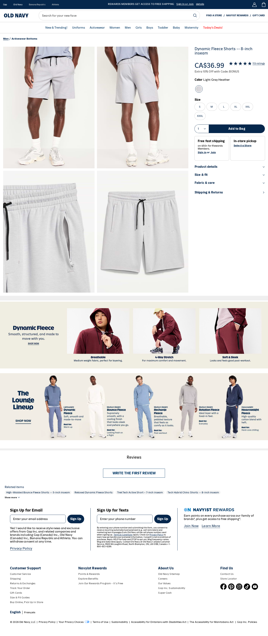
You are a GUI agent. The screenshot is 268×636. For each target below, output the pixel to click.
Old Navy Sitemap (169, 573)
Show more (11, 497)
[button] (95, 170)
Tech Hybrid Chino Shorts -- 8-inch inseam (193, 492)
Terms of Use (100, 622)
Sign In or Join (185, 4)
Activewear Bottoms (24, 38)
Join (213, 152)
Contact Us (226, 573)
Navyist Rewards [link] (237, 15)
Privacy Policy (21, 548)
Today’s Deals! (213, 28)
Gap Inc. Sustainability (171, 588)
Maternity (191, 28)
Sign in (202, 152)
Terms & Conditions (123, 534)
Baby (176, 28)
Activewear (97, 28)
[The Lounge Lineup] (134, 406)
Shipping (15, 578)
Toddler (163, 28)
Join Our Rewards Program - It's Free (100, 583)
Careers (162, 578)
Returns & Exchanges (22, 583)
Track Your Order (20, 588)
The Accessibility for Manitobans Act (212, 622)
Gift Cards (16, 592)
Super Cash (165, 592)
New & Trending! (56, 28)
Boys (149, 28)
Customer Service (20, 573)
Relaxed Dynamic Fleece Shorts (93, 492)
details (200, 4)
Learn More (211, 526)
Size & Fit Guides (20, 597)
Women (114, 28)
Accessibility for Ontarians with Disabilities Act (158, 622)
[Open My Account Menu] (254, 4)
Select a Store (243, 146)
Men (128, 28)
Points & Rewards (89, 573)
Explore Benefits (88, 578)
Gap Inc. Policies (247, 622)
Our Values (164, 583)
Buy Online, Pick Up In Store (26, 602)
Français (29, 612)
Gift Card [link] (259, 15)
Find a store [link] (214, 15)
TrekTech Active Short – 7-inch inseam (140, 492)
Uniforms (78, 28)
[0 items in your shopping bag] (263, 4)
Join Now (191, 526)
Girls (139, 28)
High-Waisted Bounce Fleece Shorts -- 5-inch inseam (38, 492)
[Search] (195, 15)
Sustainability (119, 622)
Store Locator (228, 578)
